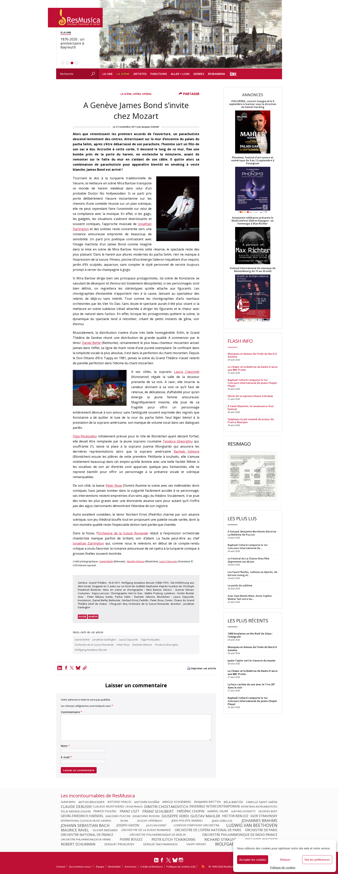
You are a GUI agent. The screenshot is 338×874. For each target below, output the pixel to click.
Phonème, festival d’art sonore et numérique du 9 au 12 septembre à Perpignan (252, 160)
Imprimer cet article (203, 668)
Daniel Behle (91, 343)
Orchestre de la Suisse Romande (123, 533)
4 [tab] (76, 63)
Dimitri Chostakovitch (166, 806)
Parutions (158, 74)
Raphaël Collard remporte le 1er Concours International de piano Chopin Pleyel (252, 383)
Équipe (100, 866)
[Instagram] (181, 860)
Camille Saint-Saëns (261, 801)
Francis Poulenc (105, 811)
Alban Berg (68, 801)
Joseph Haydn (127, 825)
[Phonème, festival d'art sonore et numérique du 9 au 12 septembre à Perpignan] (253, 190)
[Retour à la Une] (75, 17)
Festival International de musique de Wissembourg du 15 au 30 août (253, 270)
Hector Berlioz (235, 815)
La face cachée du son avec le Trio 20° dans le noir (251, 686)
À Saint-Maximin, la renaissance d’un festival (251, 408)
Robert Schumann (78, 844)
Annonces (131, 866)
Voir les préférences (317, 859)
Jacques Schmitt (150, 126)
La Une (107, 74)
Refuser (285, 859)
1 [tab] (62, 63)
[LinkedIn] (156, 861)
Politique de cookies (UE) (180, 866)
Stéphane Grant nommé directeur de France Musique (251, 421)
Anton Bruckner (91, 801)
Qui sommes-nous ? (80, 866)
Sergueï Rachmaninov (160, 844)
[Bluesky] (175, 860)
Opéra (137, 94)
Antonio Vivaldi (119, 801)
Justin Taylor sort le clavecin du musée (251, 660)
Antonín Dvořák (146, 801)
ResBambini (216, 74)
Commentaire (71, 712)
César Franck (134, 806)
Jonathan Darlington (88, 543)
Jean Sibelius (222, 820)
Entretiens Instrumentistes (259, 806)
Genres (198, 74)
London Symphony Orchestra (196, 825)
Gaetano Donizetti (243, 811)
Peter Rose (114, 485)
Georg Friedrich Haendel (82, 815)
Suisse (82, 616)
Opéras (146, 94)
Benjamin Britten (207, 801)
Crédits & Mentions (151, 866)
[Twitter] (72, 668)
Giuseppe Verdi (175, 815)
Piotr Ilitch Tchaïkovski (173, 839)
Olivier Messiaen (105, 830)
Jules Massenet (156, 825)
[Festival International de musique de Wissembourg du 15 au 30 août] (253, 298)
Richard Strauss (220, 839)
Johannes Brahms (259, 820)
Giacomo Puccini (117, 815)
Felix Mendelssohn (76, 811)
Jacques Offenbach (149, 820)
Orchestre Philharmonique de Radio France (239, 834)
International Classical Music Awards (86, 820)
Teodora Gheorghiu (178, 441)
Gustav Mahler (205, 815)
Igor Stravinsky (263, 815)
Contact (60, 866)
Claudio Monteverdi (108, 806)
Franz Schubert (158, 811)
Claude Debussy (76, 806)
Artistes (140, 74)
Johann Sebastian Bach (85, 825)
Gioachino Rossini (146, 815)
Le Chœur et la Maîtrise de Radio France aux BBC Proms (253, 368)
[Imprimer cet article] (188, 668)
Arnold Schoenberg (176, 801)
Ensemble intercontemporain (214, 806)
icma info (233, 73)
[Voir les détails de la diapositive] (190, 34)
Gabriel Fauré (217, 811)
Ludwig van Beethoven (251, 825)
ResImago (239, 444)
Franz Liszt (129, 811)
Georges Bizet (267, 811)
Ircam (124, 820)
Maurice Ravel (75, 830)
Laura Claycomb (186, 372)
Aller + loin (180, 74)
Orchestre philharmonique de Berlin (157, 834)
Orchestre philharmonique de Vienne (86, 839)
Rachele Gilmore (186, 451)
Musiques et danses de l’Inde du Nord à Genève (252, 355)
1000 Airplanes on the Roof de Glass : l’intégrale (250, 635)
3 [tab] (72, 63)
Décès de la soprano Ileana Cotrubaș (250, 396)
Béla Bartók (233, 801)
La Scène (123, 74)
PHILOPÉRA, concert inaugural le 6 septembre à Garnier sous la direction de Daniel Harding (252, 104)
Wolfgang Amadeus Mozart (91, 649)
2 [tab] (67, 63)
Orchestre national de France (87, 834)
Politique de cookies (282, 867)
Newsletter (114, 866)
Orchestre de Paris (261, 830)
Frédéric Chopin (190, 811)
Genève (93, 616)
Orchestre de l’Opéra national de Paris (208, 830)
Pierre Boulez (131, 839)
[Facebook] (66, 668)
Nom (65, 745)
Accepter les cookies (252, 859)
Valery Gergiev (196, 844)
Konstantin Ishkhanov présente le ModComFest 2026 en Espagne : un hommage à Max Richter (253, 220)
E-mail (66, 757)
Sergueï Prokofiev (119, 844)
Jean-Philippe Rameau (186, 820)
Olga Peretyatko (85, 436)
